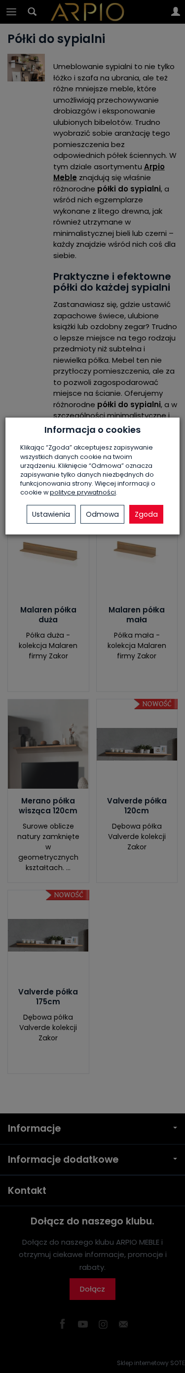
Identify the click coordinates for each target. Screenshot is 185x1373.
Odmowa (102, 514)
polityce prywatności (83, 492)
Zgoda (146, 514)
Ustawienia (51, 514)
